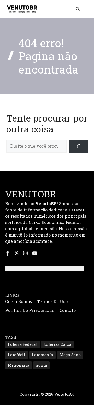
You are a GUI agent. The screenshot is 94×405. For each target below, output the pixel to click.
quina (41, 365)
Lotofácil (16, 354)
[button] (77, 9)
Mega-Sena (70, 354)
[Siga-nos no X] (16, 253)
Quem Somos (18, 301)
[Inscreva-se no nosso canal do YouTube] (34, 253)
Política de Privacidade (29, 310)
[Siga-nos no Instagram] (25, 253)
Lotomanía (42, 354)
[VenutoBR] (22, 9)
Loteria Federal (22, 344)
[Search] (78, 146)
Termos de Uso (52, 301)
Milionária (18, 365)
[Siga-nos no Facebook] (7, 253)
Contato (68, 310)
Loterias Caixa (57, 344)
